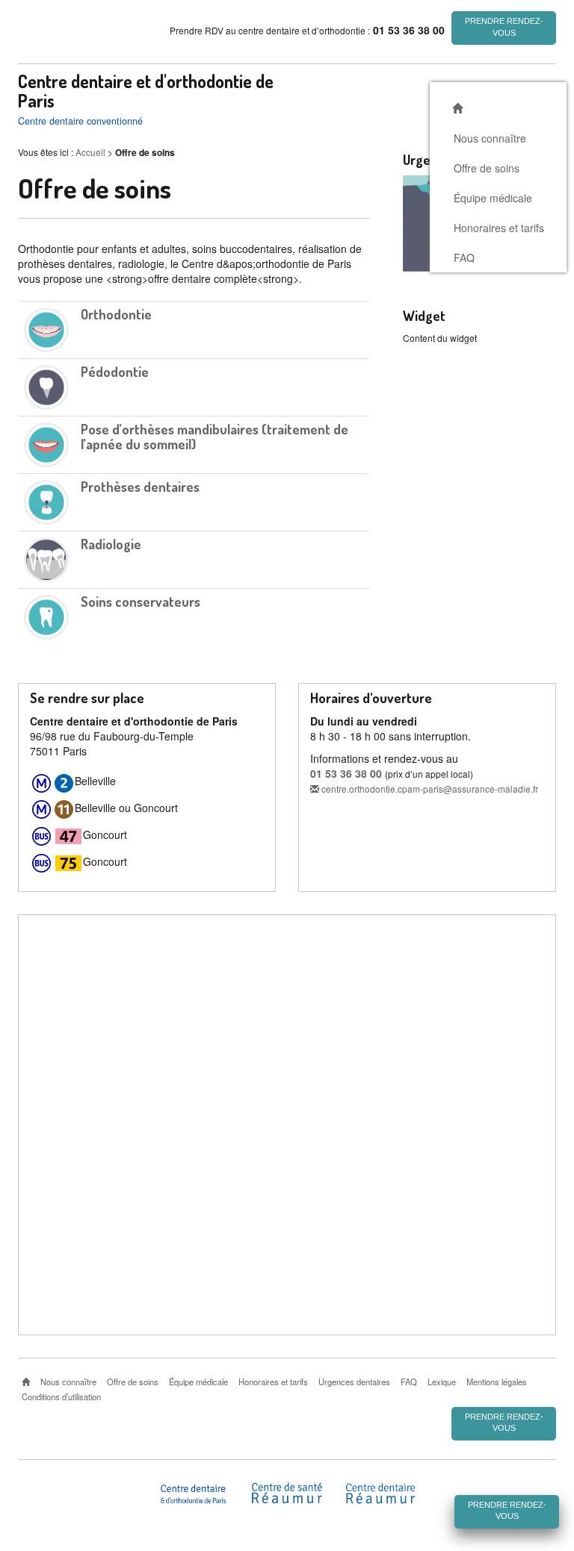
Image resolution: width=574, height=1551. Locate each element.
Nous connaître (490, 138)
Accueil (90, 152)
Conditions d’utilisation (61, 1396)
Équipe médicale (493, 197)
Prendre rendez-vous (504, 26)
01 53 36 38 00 (346, 773)
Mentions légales (496, 1382)
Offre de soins (486, 167)
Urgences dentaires (354, 1382)
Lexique (442, 1382)
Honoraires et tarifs (499, 227)
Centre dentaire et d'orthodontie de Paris (146, 91)
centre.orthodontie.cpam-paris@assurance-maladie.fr (428, 788)
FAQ (464, 257)
